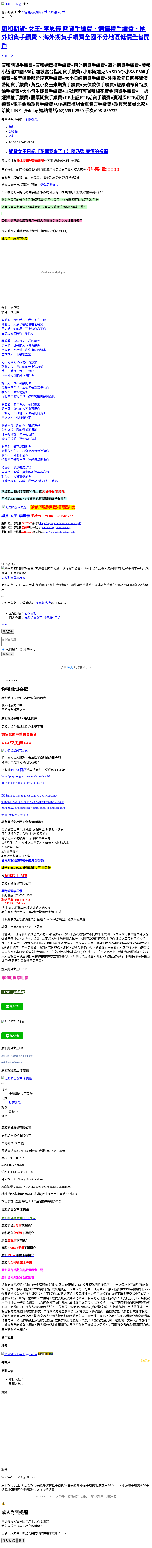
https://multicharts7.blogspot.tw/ (59, 531)
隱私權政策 (97, 1496)
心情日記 (30, 613)
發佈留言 (8, 654)
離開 (21, 1540)
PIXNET (48, 1496)
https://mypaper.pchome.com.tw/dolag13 (60, 523)
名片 (12, 135)
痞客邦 (40, 603)
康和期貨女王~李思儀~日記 (42, 617)
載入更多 (8, 631)
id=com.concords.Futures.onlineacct (22, 782)
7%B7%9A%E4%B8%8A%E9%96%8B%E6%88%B (33, 808)
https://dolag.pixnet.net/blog (56, 527)
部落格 (13, 131)
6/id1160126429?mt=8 (14, 814)
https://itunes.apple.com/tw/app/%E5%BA (32, 795)
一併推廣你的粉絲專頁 (11, 1062)
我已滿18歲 (9, 1540)
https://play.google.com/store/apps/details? (25, 776)
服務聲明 (111, 1496)
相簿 (12, 127)
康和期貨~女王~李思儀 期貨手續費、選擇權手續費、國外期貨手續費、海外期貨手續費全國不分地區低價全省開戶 (75, 37)
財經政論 (32, 119)
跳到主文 (7, 56)
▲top (4, 624)
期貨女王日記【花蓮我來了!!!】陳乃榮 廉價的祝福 (58, 151)
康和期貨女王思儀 (13, 577)
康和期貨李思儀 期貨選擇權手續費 (17, 1056)
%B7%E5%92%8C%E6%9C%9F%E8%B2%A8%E (32, 802)
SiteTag (145, 1360)
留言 (48, 603)
